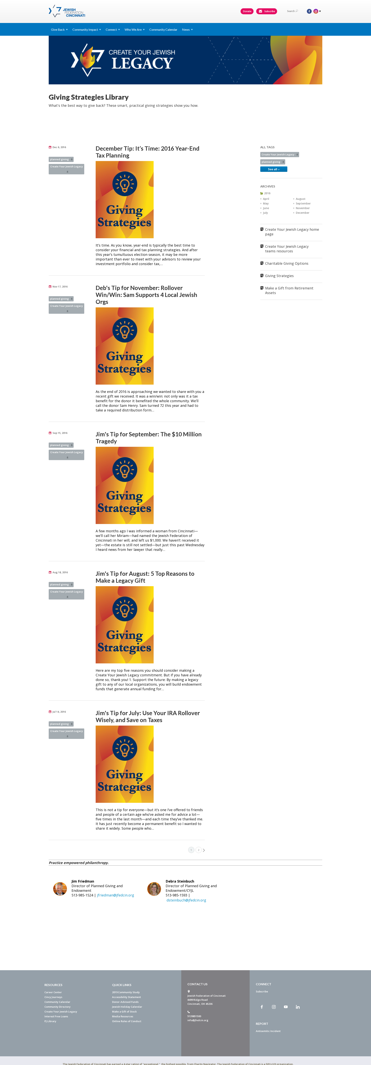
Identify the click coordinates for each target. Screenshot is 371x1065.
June (266, 208)
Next (204, 850)
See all (273, 169)
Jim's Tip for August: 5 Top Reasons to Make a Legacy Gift (145, 577)
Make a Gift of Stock (124, 1011)
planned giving (61, 159)
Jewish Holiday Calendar (127, 1006)
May (266, 203)
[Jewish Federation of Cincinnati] (67, 11)
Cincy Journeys (53, 997)
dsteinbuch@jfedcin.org (186, 900)
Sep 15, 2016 (60, 433)
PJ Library (50, 1021)
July (265, 213)
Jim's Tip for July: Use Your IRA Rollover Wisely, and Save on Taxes (148, 716)
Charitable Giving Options (286, 263)
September (303, 203)
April (266, 199)
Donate (247, 11)
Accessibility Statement (126, 997)
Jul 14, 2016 (59, 711)
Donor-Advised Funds (125, 1002)
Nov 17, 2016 (60, 286)
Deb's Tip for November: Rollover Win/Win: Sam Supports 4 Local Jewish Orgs (146, 294)
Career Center (53, 992)
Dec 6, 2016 (59, 147)
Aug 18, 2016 (60, 572)
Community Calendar (163, 29)
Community (85, 29)
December (302, 213)
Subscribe (269, 11)
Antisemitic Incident (268, 1031)
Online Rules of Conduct (126, 1021)
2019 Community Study (126, 992)
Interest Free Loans (56, 1016)
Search (291, 11)
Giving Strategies (279, 275)
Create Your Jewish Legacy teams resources (287, 248)
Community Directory (57, 1006)
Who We (133, 29)
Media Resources (122, 1016)
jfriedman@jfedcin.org (115, 895)
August (300, 199)
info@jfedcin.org (197, 1020)
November (303, 208)
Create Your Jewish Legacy (66, 169)
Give (58, 29)
